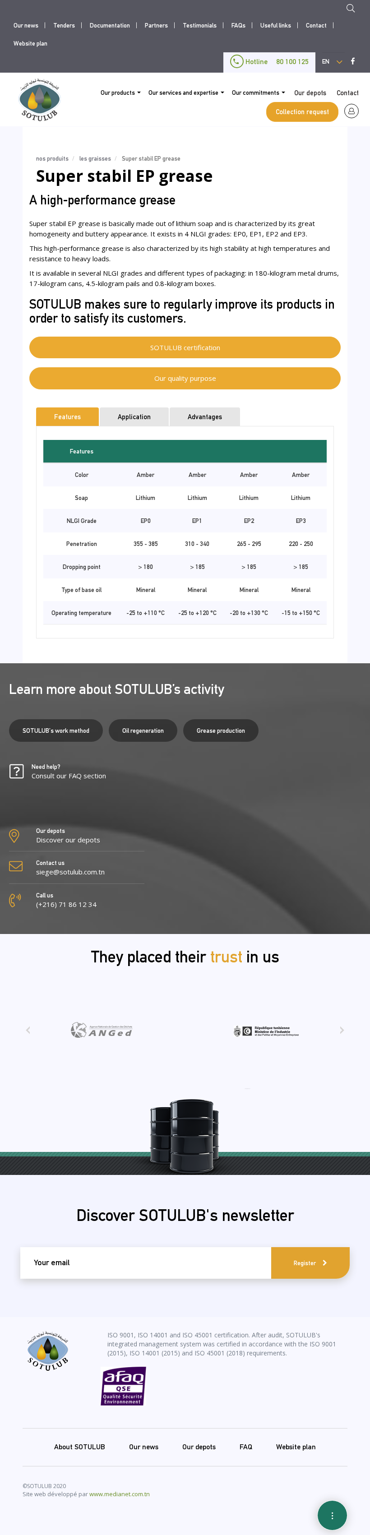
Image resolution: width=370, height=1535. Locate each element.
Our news (26, 25)
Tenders (64, 25)
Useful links (275, 25)
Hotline (276, 61)
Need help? (69, 771)
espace (351, 111)
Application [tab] (134, 417)
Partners (156, 25)
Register (305, 1263)
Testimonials (200, 25)
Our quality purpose (185, 378)
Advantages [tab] (205, 417)
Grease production (221, 730)
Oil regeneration (143, 730)
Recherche (353, 9)
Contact (316, 25)
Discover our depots (68, 839)
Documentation (110, 25)
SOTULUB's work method (56, 730)
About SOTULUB (79, 1447)
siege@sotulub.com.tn (70, 871)
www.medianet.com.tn (119, 1494)
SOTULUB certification (185, 347)
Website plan (30, 43)
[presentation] (28, 1033)
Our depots (310, 93)
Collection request (302, 112)
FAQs (238, 25)
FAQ (246, 1447)
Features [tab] (67, 417)
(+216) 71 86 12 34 (66, 904)
